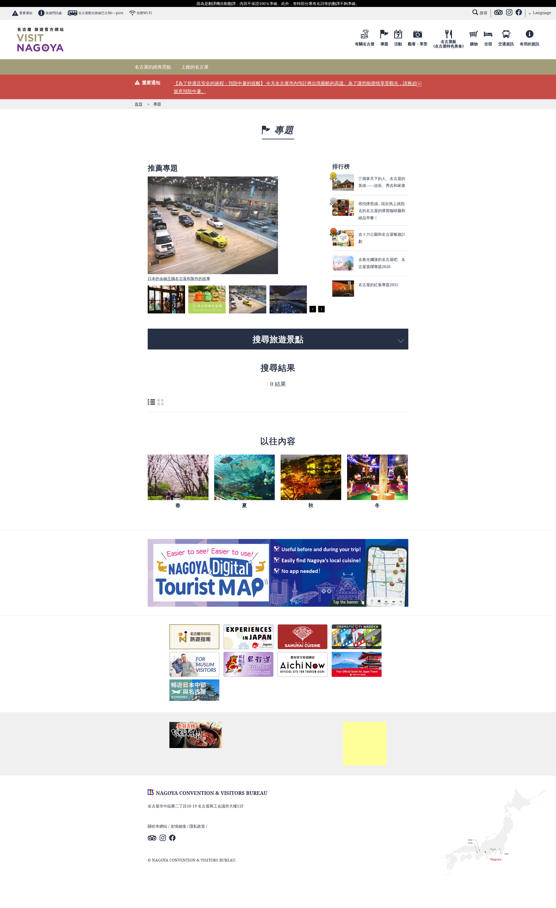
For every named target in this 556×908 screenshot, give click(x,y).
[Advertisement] (365, 743)
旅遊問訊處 (54, 13)
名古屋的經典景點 (153, 67)
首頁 (138, 104)
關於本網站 (157, 826)
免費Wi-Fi (144, 13)
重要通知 (25, 13)
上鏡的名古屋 (194, 67)
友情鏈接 (178, 826)
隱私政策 (197, 826)
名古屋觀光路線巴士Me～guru (100, 13)
